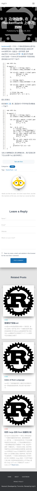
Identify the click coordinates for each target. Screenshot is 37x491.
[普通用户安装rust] (18, 301)
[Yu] (18, 182)
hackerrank (5, 46)
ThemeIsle (20, 486)
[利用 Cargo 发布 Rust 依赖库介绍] (18, 410)
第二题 (8, 104)
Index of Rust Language (14, 380)
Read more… (16, 465)
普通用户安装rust (11, 323)
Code (12, 166)
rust (15, 170)
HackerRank (9, 170)
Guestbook (25, 477)
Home (9, 477)
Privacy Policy (18, 481)
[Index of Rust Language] (18, 357)
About (17, 477)
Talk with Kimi (18, 161)
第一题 (21, 54)
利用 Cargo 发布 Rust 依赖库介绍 (17, 432)
